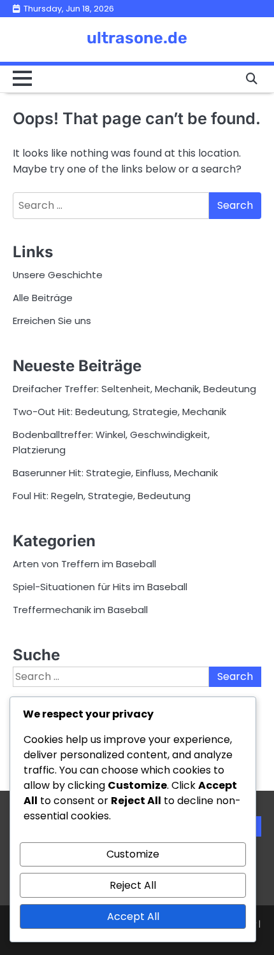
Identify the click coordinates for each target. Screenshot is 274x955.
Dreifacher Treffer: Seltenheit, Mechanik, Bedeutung (134, 388)
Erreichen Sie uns (52, 320)
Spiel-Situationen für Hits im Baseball (100, 586)
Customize (132, 854)
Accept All (133, 916)
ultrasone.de (137, 37)
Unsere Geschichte (58, 274)
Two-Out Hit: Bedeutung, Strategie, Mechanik (119, 411)
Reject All (133, 885)
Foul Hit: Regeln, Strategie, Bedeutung (102, 495)
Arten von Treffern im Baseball (84, 563)
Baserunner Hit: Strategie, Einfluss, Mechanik (115, 472)
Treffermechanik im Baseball (80, 609)
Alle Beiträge (43, 297)
